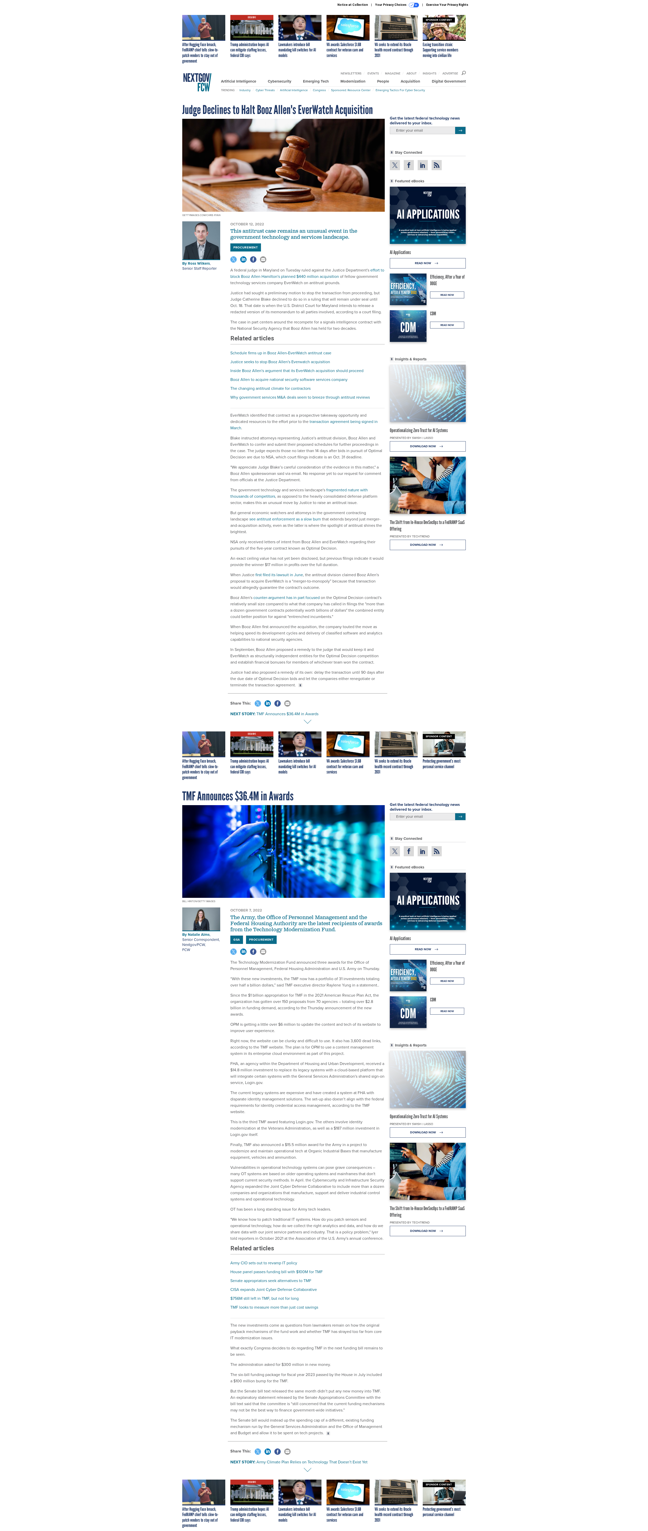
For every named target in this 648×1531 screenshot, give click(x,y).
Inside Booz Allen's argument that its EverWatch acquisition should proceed (296, 371)
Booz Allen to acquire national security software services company (289, 379)
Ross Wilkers (199, 263)
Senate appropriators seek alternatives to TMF (270, 1281)
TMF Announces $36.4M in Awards (287, 714)
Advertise (450, 73)
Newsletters (351, 73)
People (383, 81)
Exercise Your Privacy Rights (447, 5)
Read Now (423, 263)
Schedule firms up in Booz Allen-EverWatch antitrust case (280, 353)
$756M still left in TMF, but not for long (264, 1298)
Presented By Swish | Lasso (411, 438)
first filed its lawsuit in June (279, 575)
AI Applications (400, 252)
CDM (433, 314)
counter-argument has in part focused (286, 597)
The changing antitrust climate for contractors (270, 388)
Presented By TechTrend (410, 536)
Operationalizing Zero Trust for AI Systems (419, 430)
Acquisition (410, 81)
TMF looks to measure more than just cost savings (274, 1307)
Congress (319, 90)
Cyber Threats (265, 90)
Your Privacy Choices (391, 5)
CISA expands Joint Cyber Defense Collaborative (273, 1289)
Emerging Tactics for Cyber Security (400, 90)
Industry (245, 90)
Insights (429, 73)
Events (373, 73)
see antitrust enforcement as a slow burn (285, 519)
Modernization (353, 81)
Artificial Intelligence (238, 81)
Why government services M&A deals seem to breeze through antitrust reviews (300, 397)
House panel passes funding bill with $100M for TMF (276, 1272)
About (412, 73)
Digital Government (449, 81)
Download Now (423, 446)
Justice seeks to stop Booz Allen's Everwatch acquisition (280, 362)
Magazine (392, 73)
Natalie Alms (199, 934)
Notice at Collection (352, 5)
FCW (186, 950)
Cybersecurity (279, 81)
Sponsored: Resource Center (351, 90)
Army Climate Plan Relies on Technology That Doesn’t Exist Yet (312, 1462)
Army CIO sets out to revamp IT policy (263, 1263)
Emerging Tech (316, 81)
